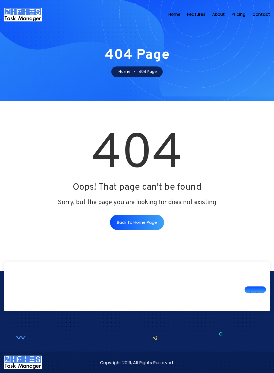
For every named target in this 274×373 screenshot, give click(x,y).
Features (196, 14)
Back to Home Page (137, 222)
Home (174, 14)
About (218, 14)
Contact (261, 14)
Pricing (238, 14)
